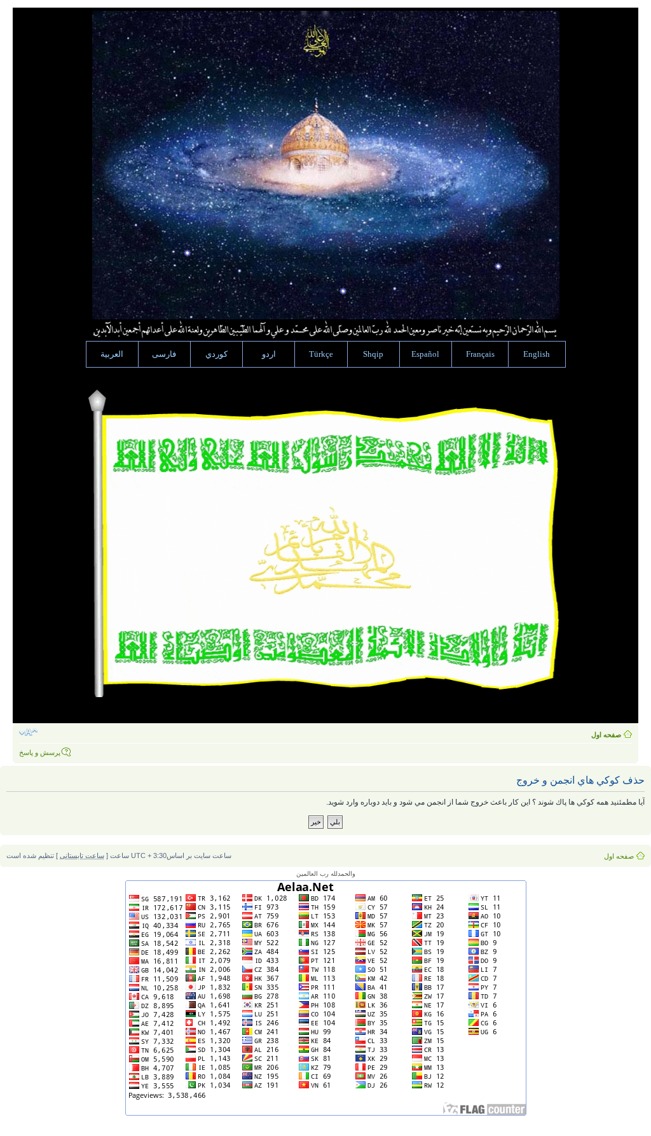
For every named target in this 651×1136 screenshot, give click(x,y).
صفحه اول (606, 734)
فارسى (164, 354)
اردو (269, 354)
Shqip (373, 354)
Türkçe (321, 354)
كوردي (216, 354)
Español (425, 354)
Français (480, 354)
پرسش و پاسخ (39, 752)
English (536, 354)
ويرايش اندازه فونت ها (28, 732)
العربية (111, 354)
